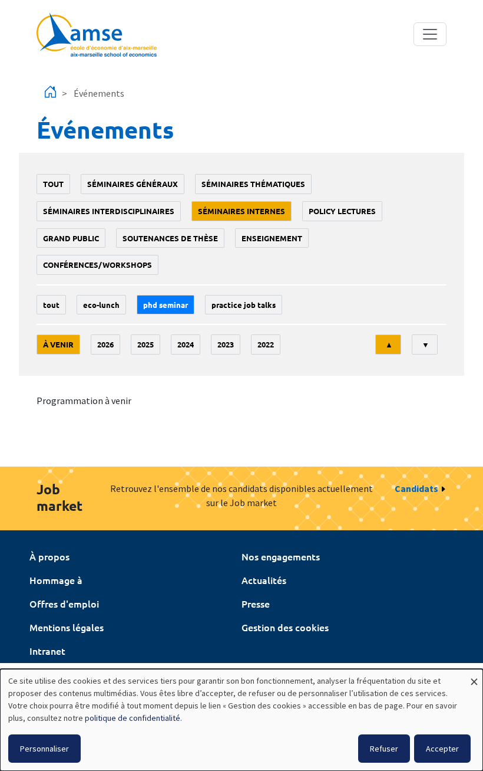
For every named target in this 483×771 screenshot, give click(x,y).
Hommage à (55, 579)
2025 (145, 344)
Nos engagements (281, 556)
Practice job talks (243, 305)
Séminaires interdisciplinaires (108, 211)
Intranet (47, 650)
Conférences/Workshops (97, 265)
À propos (49, 556)
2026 (105, 344)
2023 (225, 344)
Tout (53, 184)
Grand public (71, 238)
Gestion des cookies (285, 627)
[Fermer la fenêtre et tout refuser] (474, 676)
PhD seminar (165, 305)
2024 (185, 344)
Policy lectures (342, 211)
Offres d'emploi (64, 603)
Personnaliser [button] (44, 748)
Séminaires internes (241, 211)
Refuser (384, 748)
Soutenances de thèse (170, 238)
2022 (265, 344)
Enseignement (272, 238)
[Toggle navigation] (429, 34)
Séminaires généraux (132, 184)
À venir (58, 344)
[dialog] (241, 720)
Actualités (264, 579)
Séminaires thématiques (253, 184)
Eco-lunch (101, 305)
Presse (256, 603)
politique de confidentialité (132, 718)
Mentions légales (66, 627)
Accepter (442, 748)
